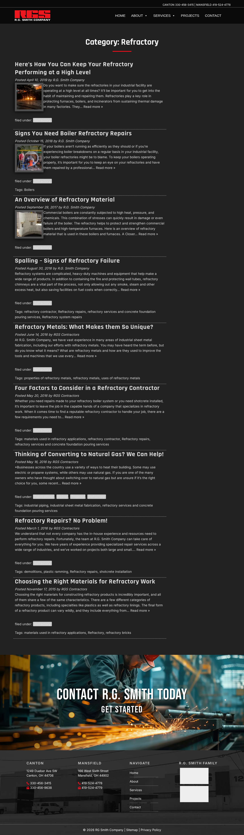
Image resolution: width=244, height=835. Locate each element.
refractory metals (86, 378)
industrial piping (36, 505)
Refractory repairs (72, 312)
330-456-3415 (184, 4)
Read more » (93, 107)
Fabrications (43, 497)
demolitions (33, 572)
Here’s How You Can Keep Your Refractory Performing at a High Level (74, 68)
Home (120, 16)
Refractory (42, 120)
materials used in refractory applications (55, 439)
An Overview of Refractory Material (65, 199)
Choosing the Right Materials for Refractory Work (85, 581)
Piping (62, 497)
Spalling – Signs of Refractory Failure (67, 261)
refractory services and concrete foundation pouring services (62, 444)
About (137, 16)
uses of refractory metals (120, 378)
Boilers (29, 190)
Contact (213, 16)
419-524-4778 (221, 4)
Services (162, 16)
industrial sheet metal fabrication (75, 505)
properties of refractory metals (47, 378)
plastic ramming (56, 572)
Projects (190, 16)
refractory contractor (40, 312)
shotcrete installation (116, 572)
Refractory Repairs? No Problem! (61, 520)
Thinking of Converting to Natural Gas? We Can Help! (89, 454)
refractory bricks (118, 633)
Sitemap (132, 830)
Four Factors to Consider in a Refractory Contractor (87, 388)
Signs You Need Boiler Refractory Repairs (73, 133)
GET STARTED (122, 709)
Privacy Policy (151, 830)
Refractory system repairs (62, 317)
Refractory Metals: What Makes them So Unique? (84, 327)
